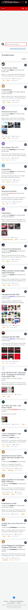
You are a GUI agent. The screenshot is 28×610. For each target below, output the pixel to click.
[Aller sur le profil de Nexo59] (3, 267)
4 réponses (17, 180)
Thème (6, 601)
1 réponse (15, 283)
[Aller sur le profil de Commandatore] (3, 402)
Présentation (6, 169)
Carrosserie (22, 461)
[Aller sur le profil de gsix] (3, 86)
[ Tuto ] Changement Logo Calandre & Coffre (11, 434)
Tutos (18, 437)
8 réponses (19, 468)
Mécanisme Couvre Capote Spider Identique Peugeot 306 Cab (13, 457)
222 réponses (16, 259)
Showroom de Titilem (9, 68)
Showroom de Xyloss (9, 112)
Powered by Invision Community (14, 607)
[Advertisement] (14, 25)
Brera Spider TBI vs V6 (10, 147)
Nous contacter (11, 603)
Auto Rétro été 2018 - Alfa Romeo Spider (11, 406)
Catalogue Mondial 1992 (10, 294)
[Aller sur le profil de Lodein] (3, 369)
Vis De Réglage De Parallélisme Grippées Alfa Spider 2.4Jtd (13, 546)
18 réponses (16, 514)
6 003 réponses (18, 201)
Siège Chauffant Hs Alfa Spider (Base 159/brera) (13, 480)
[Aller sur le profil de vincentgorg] (3, 452)
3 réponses (17, 325)
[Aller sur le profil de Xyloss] (3, 108)
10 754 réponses (17, 78)
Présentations (7, 90)
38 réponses (17, 444)
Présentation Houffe (9, 503)
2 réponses (16, 158)
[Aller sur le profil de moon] (3, 187)
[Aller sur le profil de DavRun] (3, 165)
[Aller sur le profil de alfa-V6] (3, 290)
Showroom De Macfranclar (11, 249)
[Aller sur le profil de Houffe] (3, 430)
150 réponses (16, 136)
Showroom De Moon (9, 191)
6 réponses (19, 534)
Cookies (19, 603)
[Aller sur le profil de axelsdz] (3, 209)
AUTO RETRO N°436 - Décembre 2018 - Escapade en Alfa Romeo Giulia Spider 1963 (14, 374)
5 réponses (15, 237)
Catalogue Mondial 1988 (10, 337)
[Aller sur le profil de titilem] (3, 64)
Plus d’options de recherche (18, 48)
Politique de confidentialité (16, 601)
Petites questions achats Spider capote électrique (13, 272)
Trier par (24, 58)
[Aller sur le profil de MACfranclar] (3, 245)
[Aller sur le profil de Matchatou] (3, 143)
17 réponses (17, 100)
